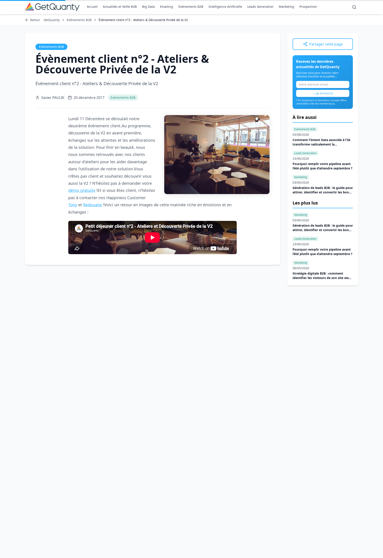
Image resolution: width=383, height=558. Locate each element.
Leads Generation (260, 6)
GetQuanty (52, 20)
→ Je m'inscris (322, 93)
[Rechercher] (354, 7)
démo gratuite (81, 190)
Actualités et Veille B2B (120, 6)
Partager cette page (326, 44)
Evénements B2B (190, 6)
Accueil (92, 6)
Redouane (92, 204)
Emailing (166, 6)
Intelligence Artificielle (225, 6)
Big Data (148, 6)
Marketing (286, 6)
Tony (72, 204)
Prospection (308, 6)
